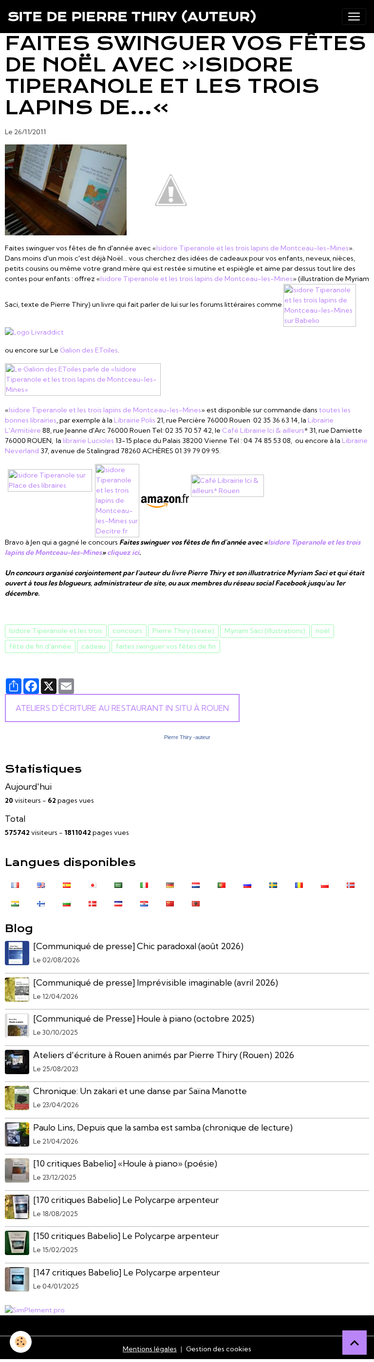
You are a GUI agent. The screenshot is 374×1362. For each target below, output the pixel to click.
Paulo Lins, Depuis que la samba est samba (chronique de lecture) (163, 1127)
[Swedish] (273, 884)
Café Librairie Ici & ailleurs (263, 430)
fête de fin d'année (40, 646)
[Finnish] (41, 902)
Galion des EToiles (89, 350)
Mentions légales (150, 1348)
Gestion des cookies (218, 1348)
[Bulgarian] (66, 902)
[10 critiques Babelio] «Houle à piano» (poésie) (125, 1163)
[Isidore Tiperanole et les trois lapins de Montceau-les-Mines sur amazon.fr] (165, 499)
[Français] (15, 884)
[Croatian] (144, 902)
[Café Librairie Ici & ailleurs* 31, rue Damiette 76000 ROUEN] (227, 499)
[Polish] (325, 884)
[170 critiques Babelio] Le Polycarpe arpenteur (126, 1200)
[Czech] (118, 902)
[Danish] (92, 902)
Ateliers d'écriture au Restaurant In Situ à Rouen (122, 708)
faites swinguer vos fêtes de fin (166, 646)
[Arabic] (118, 884)
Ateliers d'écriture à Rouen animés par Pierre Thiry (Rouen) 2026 (163, 1055)
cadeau (93, 646)
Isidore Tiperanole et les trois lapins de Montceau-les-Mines (252, 248)
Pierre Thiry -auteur (187, 737)
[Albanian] (196, 902)
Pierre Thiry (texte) (183, 630)
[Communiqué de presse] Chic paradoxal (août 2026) (138, 946)
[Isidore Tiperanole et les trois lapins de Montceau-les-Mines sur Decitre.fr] (117, 499)
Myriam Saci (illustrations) (264, 630)
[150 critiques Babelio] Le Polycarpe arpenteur (126, 1236)
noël (323, 630)
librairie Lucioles (88, 440)
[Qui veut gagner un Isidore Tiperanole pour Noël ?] (171, 189)
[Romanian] (299, 884)
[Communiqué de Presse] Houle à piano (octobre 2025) (143, 1018)
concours (127, 630)
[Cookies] (21, 1342)
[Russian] (247, 884)
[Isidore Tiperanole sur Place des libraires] (50, 499)
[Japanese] (92, 884)
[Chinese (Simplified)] (170, 902)
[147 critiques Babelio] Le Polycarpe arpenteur (126, 1272)
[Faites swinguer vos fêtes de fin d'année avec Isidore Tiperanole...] (66, 189)
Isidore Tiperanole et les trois (55, 630)
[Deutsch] (170, 884)
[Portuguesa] (221, 884)
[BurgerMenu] (354, 16)
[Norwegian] (350, 884)
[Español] (66, 884)
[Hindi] (15, 902)
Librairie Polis (133, 420)
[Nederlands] (196, 884)
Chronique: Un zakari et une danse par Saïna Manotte (140, 1091)
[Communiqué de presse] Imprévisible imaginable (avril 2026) (155, 982)
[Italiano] (144, 884)
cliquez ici (123, 552)
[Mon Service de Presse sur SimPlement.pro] (35, 1309)
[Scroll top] (354, 1342)
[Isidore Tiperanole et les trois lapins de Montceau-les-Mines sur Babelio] (319, 304)
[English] (41, 884)
